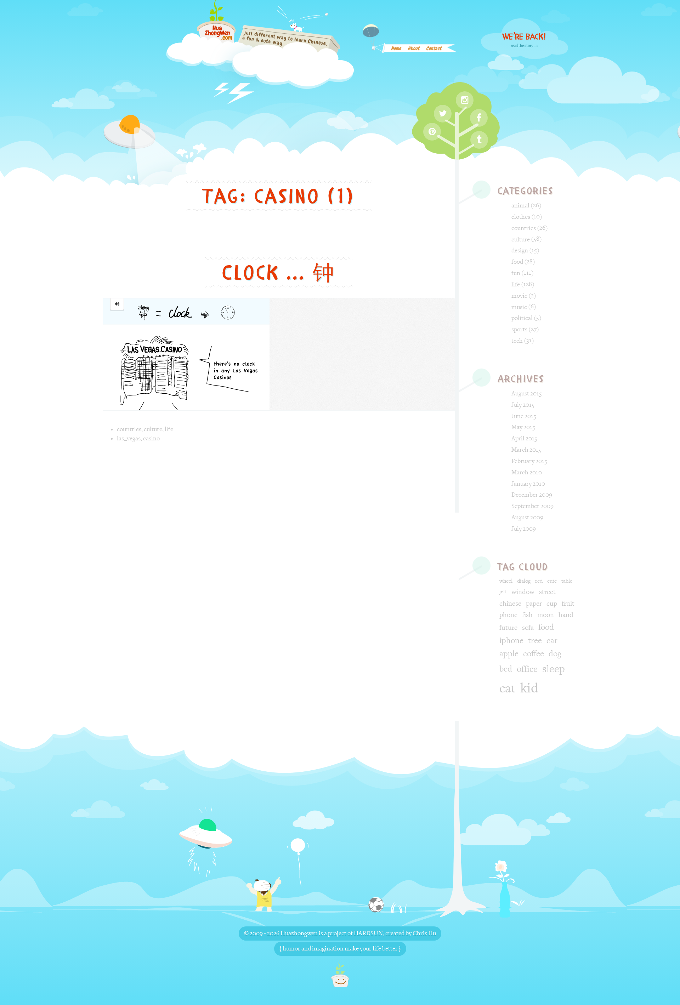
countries (129, 429)
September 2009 (532, 506)
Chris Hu (424, 933)
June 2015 (523, 416)
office (527, 669)
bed (505, 669)
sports (519, 329)
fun (515, 273)
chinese (510, 603)
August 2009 (527, 517)
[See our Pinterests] (432, 132)
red (539, 581)
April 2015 (524, 438)
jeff (503, 591)
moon (545, 615)
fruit (568, 603)
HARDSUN (368, 933)
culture (153, 429)
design (519, 250)
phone (508, 615)
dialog (524, 581)
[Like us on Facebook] (479, 118)
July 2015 (522, 405)
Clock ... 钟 (279, 272)
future (508, 627)
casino (151, 438)
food (517, 261)
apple (508, 654)
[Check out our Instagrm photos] (465, 100)
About (413, 48)
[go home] (340, 973)
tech (517, 340)
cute (552, 581)
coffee (533, 654)
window (522, 592)
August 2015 (526, 393)
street (547, 592)
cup (551, 603)
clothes (520, 217)
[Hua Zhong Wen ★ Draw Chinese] (260, 53)
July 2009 (523, 528)
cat (507, 688)
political (522, 318)
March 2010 (526, 472)
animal (520, 205)
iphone (511, 641)
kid (529, 688)
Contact (433, 48)
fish (527, 615)
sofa (528, 627)
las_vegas (129, 438)
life (169, 429)
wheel (505, 581)
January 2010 (528, 483)
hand (566, 615)
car (551, 641)
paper (534, 603)
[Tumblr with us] (479, 140)
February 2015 (529, 461)
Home (396, 48)
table (566, 581)
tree (535, 641)
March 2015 (526, 449)
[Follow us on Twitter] (443, 113)
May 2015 (523, 427)
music (519, 307)
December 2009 (531, 494)
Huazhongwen (299, 933)
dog (555, 654)
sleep (553, 669)
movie (519, 295)
